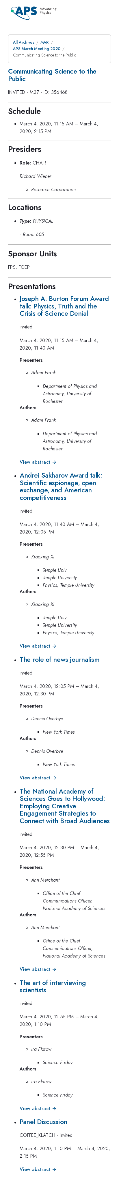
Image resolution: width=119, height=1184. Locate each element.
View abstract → (38, 462)
